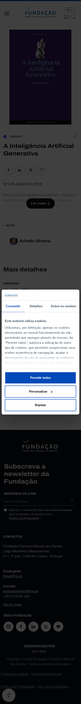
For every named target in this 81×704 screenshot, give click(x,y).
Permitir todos (40, 377)
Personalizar (38, 391)
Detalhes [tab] (36, 306)
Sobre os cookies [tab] (63, 306)
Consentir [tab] (13, 306)
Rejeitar (40, 405)
